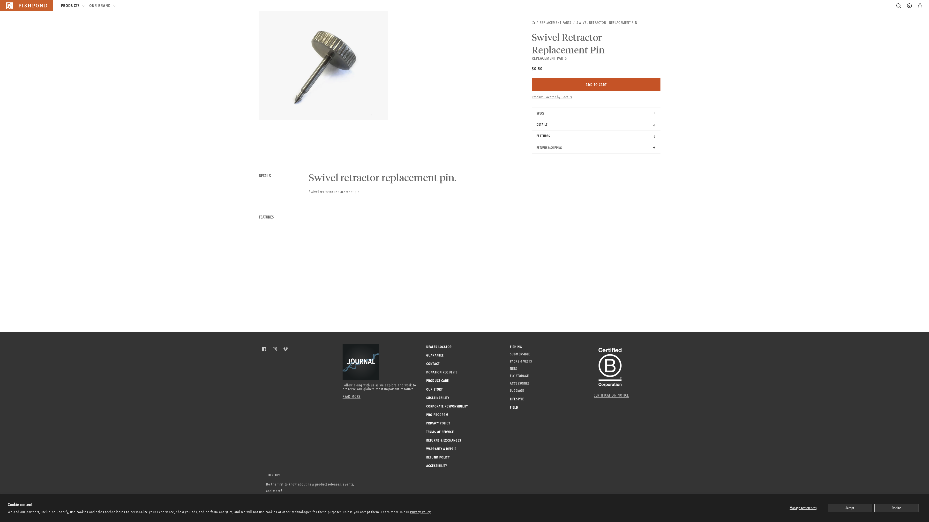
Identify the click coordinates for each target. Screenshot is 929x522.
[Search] (898, 5)
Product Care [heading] (437, 380)
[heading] (72, 5)
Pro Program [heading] (437, 415)
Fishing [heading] (516, 347)
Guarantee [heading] (435, 355)
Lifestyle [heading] (517, 399)
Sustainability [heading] (437, 398)
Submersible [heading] (520, 354)
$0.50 (537, 68)
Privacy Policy (420, 512)
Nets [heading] (513, 368)
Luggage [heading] (517, 390)
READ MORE (351, 396)
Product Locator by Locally (552, 97)
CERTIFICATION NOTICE (611, 395)
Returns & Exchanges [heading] (443, 440)
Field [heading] (514, 407)
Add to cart (596, 84)
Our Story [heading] (434, 389)
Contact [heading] (433, 364)
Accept (850, 508)
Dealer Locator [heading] (439, 347)
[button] (920, 5)
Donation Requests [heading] (441, 372)
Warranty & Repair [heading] (441, 449)
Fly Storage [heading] (519, 376)
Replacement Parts (555, 22)
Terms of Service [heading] (440, 432)
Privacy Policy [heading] (438, 423)
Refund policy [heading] (438, 457)
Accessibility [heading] (436, 466)
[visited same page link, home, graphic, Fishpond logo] (26, 5)
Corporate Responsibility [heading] (447, 406)
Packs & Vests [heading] (521, 361)
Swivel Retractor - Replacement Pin (607, 22)
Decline (896, 508)
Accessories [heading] (520, 383)
